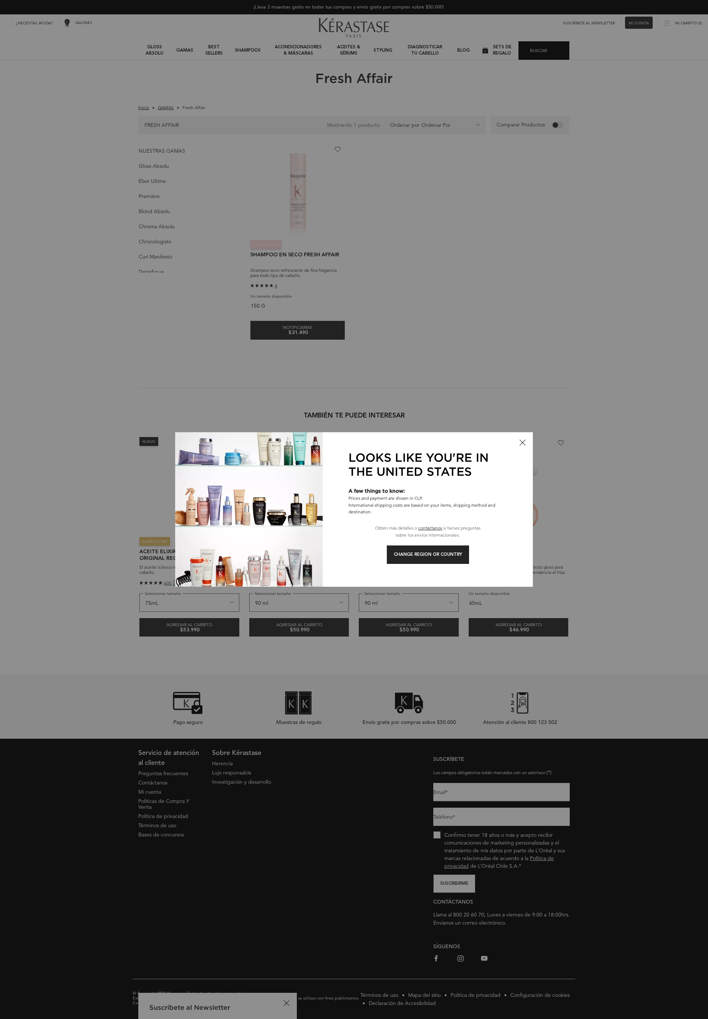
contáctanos (430, 528)
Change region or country (428, 554)
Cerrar (522, 443)
